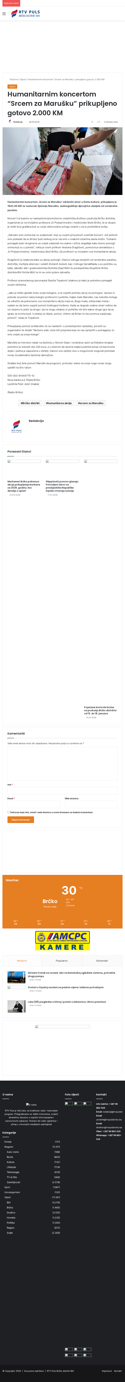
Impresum (107, 1371)
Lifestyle (11, 1167)
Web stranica (71, 798)
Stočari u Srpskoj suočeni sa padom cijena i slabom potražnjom (66, 987)
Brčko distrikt (31, 403)
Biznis (10, 1157)
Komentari (102, 960)
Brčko (10, 1207)
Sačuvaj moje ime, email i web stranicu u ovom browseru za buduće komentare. (51, 812)
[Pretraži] (121, 14)
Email (11, 798)
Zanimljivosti (13, 1182)
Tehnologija (13, 1172)
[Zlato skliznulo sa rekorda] (69, 1356)
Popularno (62, 960)
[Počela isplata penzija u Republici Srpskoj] (78, 1350)
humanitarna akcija (60, 403)
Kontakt (118, 1371)
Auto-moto (13, 1152)
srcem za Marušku (91, 403)
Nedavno (22, 960)
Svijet (10, 1232)
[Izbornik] (4, 14)
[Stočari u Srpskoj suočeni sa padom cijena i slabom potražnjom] (16, 992)
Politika (11, 1222)
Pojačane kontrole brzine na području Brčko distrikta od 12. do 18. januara (100, 710)
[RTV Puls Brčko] (25, 13)
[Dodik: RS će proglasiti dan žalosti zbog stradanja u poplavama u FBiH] (87, 1224)
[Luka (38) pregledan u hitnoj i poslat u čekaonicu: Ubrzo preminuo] (16, 1006)
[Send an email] (24, 122)
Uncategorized (12, 1192)
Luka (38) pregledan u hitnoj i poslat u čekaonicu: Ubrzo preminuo (67, 1001)
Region (10, 1227)
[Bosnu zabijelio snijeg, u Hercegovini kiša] (78, 1104)
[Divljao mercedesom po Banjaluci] (87, 1356)
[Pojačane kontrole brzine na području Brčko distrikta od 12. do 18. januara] (101, 582)
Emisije (8, 1141)
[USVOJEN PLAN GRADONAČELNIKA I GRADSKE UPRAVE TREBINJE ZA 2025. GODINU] (87, 1350)
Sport (7, 1187)
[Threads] (121, 1376)
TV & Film (12, 1177)
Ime (10, 784)
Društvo (11, 1212)
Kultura (10, 1162)
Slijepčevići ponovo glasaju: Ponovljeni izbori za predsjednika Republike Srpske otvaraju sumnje (62, 486)
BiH (9, 1202)
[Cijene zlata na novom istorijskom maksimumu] (69, 1104)
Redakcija (18, 122)
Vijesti (7, 1197)
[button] (62, 862)
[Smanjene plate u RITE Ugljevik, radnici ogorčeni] (78, 1356)
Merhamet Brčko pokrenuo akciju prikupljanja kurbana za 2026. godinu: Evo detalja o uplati (23, 486)
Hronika (11, 1217)
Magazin (8, 1146)
